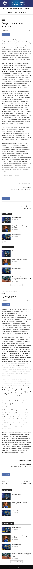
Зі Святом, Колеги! (16, 234)
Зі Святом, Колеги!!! (16, 217)
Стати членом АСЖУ (16, 8)
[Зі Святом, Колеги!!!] (6, 220)
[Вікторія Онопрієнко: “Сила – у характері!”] (6, 228)
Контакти (22, 12)
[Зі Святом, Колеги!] (6, 237)
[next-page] (5, 242)
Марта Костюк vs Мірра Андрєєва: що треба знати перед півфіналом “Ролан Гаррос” (21, 278)
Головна (3, 18)
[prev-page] (2, 242)
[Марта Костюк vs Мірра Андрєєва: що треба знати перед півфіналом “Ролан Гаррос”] (6, 279)
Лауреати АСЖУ (12, 12)
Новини (27, 8)
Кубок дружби (5, 207)
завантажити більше (16, 285)
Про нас (5, 8)
